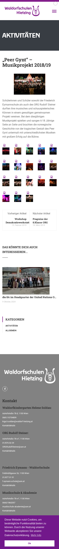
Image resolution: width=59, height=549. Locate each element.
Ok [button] (29, 543)
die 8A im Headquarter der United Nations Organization (29, 297)
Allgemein (11, 330)
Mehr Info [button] (36, 535)
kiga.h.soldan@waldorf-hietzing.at (17, 421)
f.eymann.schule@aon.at (13, 481)
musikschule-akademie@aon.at (16, 506)
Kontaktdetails (8, 425)
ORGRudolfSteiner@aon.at (14, 447)
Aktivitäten (12, 326)
